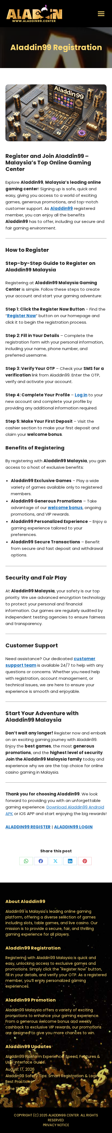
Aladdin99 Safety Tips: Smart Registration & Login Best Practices (52, 1078)
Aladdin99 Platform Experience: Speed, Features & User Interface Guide (52, 1059)
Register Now (21, 316)
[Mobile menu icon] (101, 13)
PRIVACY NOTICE (56, 1125)
